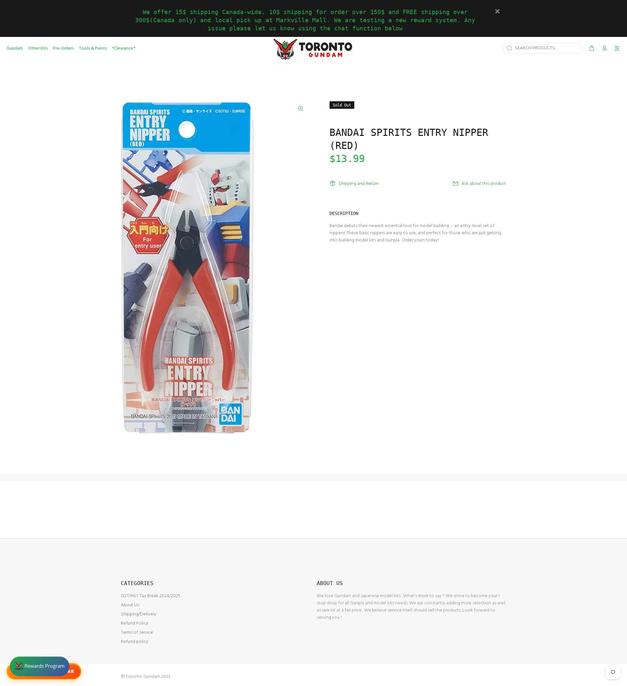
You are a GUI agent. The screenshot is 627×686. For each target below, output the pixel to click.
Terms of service (137, 632)
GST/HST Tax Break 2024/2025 (150, 596)
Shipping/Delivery (138, 614)
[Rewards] (40, 666)
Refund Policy (134, 623)
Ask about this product (483, 184)
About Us (130, 605)
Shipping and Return (359, 184)
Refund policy (134, 641)
